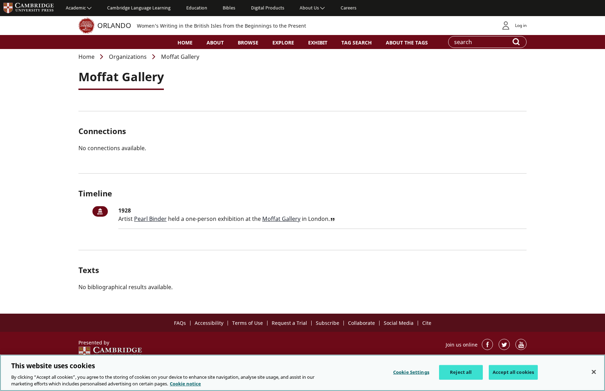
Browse (248, 42)
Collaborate (361, 323)
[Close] (593, 372)
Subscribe (327, 323)
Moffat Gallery (281, 219)
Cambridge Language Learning (139, 8)
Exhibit (317, 42)
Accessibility (209, 323)
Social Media (398, 323)
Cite (426, 323)
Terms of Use (247, 323)
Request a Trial (289, 323)
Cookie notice (185, 383)
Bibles (229, 8)
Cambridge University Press (29, 7)
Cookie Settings (411, 372)
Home (185, 42)
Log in (521, 25)
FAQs (180, 323)
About (215, 42)
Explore (283, 42)
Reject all (461, 372)
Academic (76, 8)
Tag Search (356, 42)
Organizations (128, 57)
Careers (348, 8)
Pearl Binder (150, 219)
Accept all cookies (513, 372)
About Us (309, 8)
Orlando (114, 25)
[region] (302, 373)
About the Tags (407, 42)
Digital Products (267, 8)
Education (196, 8)
